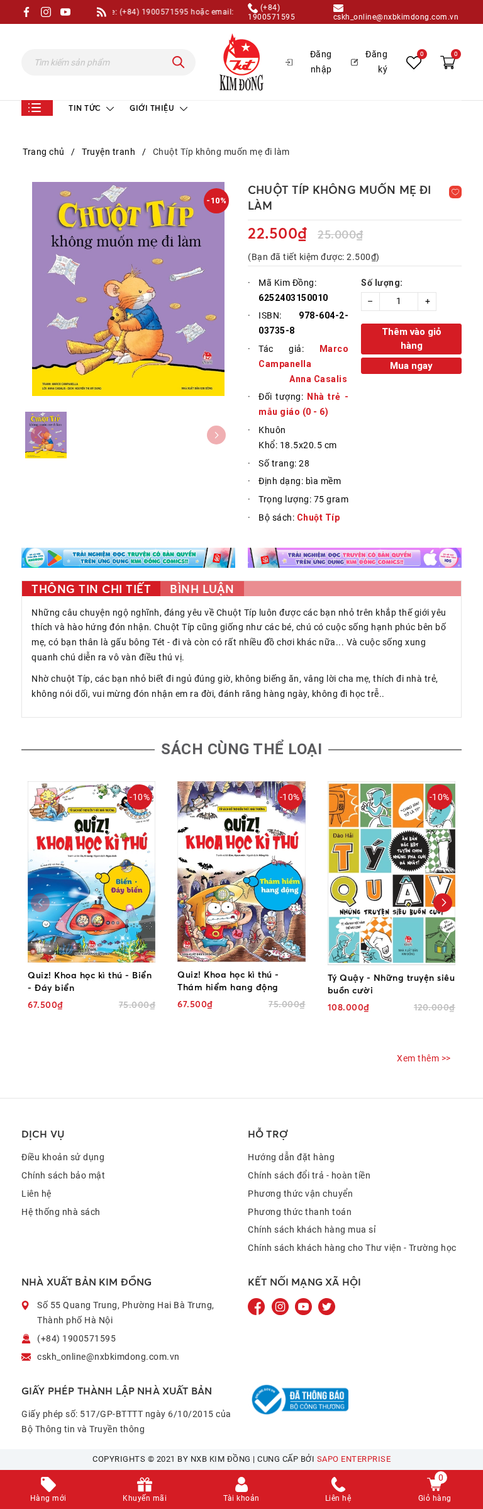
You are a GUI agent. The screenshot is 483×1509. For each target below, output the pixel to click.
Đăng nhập (321, 61)
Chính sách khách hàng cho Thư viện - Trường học (352, 1248)
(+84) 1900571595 (271, 12)
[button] (442, 902)
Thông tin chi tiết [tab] (91, 589)
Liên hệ (36, 1194)
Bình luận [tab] (202, 589)
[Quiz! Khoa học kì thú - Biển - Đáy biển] (91, 872)
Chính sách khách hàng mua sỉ (311, 1229)
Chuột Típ (318, 517)
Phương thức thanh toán (300, 1212)
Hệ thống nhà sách (61, 1212)
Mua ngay (411, 365)
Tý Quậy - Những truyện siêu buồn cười (391, 983)
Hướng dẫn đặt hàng (291, 1157)
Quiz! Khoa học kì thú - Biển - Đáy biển (90, 981)
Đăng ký (376, 61)
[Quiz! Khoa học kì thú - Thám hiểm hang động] (241, 871)
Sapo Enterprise (354, 1459)
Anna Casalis (318, 379)
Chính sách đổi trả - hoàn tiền (309, 1175)
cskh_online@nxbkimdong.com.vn (396, 17)
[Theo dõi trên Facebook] (258, 1306)
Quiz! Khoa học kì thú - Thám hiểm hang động (228, 980)
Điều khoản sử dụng (62, 1157)
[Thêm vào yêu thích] (455, 192)
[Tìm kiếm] (178, 62)
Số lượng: (382, 283)
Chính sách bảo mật (63, 1175)
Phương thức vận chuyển (300, 1194)
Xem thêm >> (424, 1058)
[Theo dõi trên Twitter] (327, 1306)
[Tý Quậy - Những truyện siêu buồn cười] (391, 873)
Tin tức (86, 108)
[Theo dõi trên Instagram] (281, 1306)
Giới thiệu (153, 108)
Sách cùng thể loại (241, 749)
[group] (128, 289)
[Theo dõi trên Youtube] (304, 1306)
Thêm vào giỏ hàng (411, 339)
